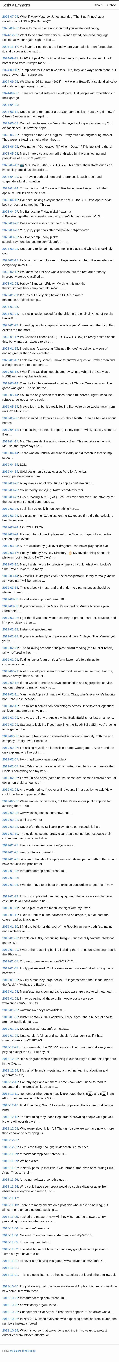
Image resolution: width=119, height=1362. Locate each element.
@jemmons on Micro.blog (22, 1350)
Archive (111, 5)
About (98, 5)
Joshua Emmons (16, 5)
